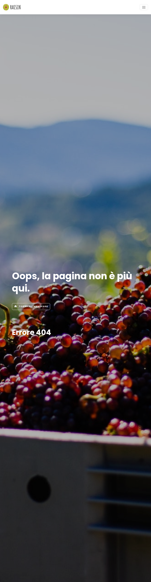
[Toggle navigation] (144, 7)
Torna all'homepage (33, 306)
